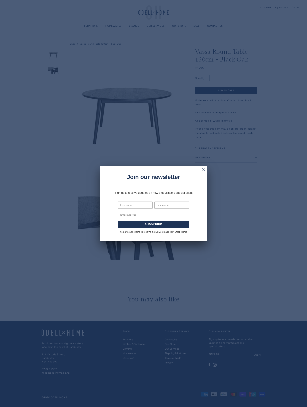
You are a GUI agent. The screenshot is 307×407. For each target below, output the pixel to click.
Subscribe (153, 224)
